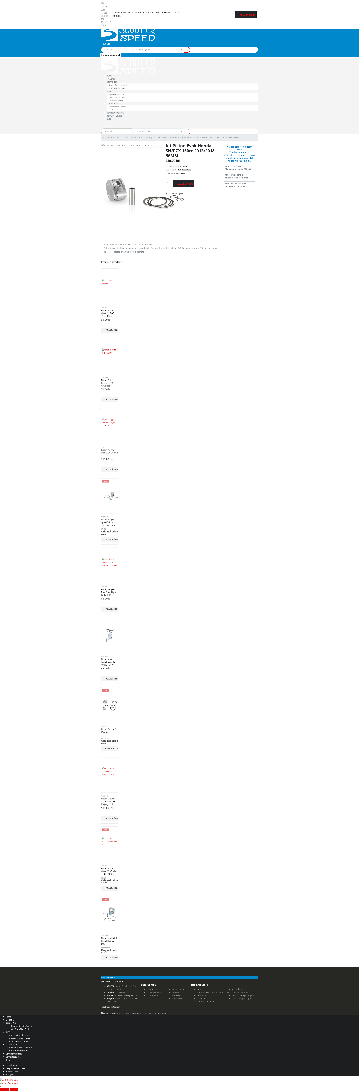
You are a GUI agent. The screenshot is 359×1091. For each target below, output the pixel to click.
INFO (109, 91)
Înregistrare (11, 1074)
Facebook (170, 193)
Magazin (112, 79)
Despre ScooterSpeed (117, 85)
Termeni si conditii (20, 1041)
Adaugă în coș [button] (112, 330)
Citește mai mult (111, 749)
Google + (179, 193)
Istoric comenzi (179, 989)
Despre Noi (152, 989)
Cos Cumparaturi (19, 1050)
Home (8, 1016)
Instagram (115, 1007)
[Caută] (187, 50)
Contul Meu (112, 103)
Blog (109, 119)
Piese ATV (201, 995)
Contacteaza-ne (154, 992)
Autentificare (12, 1071)
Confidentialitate (14, 1053)
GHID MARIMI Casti (117, 88)
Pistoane (180, 173)
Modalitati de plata (116, 94)
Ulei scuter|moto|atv (242, 998)
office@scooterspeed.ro (125, 995)
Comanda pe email (110, 55)
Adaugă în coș (247, 15)
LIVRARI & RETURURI (117, 97)
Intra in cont (177, 998)
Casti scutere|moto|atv (243, 995)
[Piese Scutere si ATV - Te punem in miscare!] (128, 32)
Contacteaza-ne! (114, 116)
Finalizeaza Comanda (117, 107)
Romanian (13, 1080)
